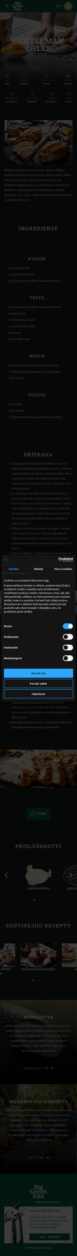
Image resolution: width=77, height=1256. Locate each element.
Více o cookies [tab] (63, 568)
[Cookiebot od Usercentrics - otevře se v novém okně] (57, 560)
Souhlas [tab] (14, 568)
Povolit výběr (38, 683)
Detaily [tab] (38, 568)
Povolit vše (38, 673)
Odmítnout (38, 693)
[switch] (68, 637)
